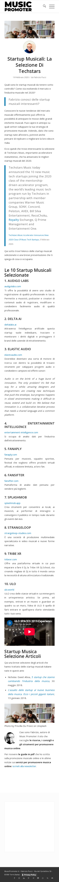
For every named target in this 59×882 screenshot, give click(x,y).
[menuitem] (43, 6)
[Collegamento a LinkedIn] (24, 878)
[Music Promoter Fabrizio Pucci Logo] (24, 6)
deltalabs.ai (10, 324)
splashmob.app (12, 503)
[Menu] (50, 6)
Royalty (14, 220)
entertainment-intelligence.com (21, 432)
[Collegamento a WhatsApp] (42, 878)
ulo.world (9, 589)
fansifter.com (11, 480)
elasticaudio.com (13, 354)
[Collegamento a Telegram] (33, 878)
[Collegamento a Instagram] (19, 878)
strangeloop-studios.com (17, 533)
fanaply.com (10, 454)
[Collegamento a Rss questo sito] (47, 878)
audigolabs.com (12, 286)
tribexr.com (10, 559)
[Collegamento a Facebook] (14, 878)
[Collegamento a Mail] (52, 878)
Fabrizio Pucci (40, 77)
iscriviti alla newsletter (24, 766)
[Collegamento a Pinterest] (28, 878)
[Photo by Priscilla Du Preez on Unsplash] (29, 29)
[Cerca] (43, 6)
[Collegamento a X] (38, 878)
